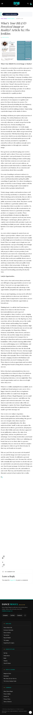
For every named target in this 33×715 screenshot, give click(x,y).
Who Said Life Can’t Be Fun (10, 678)
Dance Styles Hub (8, 627)
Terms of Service (8, 701)
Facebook (19, 615)
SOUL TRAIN (4, 18)
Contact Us (6, 696)
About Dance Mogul (8, 691)
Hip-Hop (5, 653)
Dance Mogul (5, 37)
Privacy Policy (7, 699)
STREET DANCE (10, 18)
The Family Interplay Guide (10, 681)
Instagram (5, 615)
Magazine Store (7, 673)
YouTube (13, 615)
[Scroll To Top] (30, 712)
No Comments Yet (10, 571)
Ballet (5, 658)
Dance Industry (7, 632)
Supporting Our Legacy (9, 643)
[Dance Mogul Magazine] (16, 3)
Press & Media (7, 694)
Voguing (5, 660)
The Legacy (6, 640)
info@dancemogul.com (7, 611)
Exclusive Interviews (8, 630)
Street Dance (7, 655)
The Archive (6, 635)
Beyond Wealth (7, 637)
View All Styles (7, 663)
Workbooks (6, 676)
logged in (13, 580)
